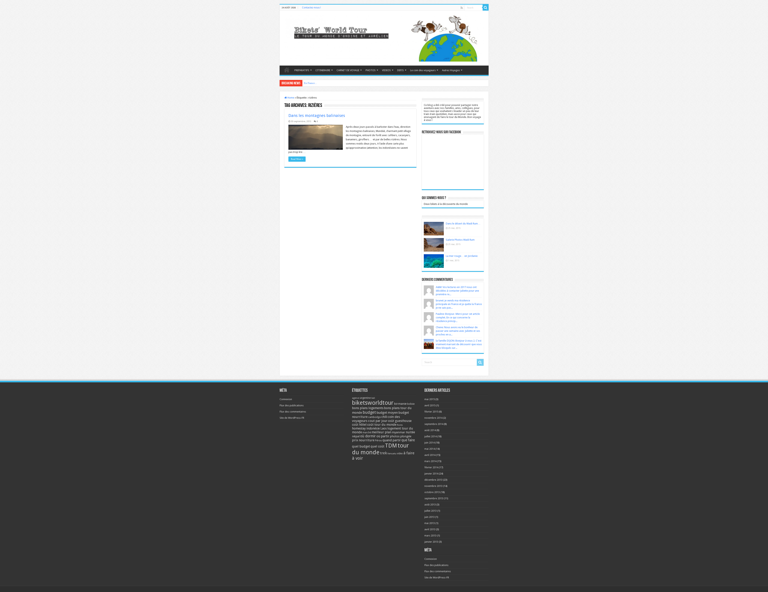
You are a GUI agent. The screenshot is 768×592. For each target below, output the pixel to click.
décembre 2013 (433, 479)
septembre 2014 (433, 424)
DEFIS (400, 70)
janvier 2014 (431, 473)
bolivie (411, 404)
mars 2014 (430, 461)
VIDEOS (386, 70)
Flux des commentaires (293, 411)
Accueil (287, 70)
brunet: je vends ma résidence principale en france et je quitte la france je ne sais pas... (459, 304)
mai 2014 (429, 448)
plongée (405, 436)
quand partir (391, 440)
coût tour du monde (381, 425)
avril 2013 (429, 529)
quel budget (361, 446)
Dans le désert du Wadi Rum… (463, 223)
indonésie (373, 428)
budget (369, 412)
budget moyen (387, 413)
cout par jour (377, 421)
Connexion (286, 399)
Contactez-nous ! (311, 7)
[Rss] (461, 7)
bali (373, 398)
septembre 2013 (433, 498)
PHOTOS (371, 70)
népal (356, 436)
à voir (357, 458)
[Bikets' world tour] (384, 37)
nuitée (410, 432)
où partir (382, 436)
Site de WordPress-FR (292, 417)
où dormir (368, 436)
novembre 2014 (433, 417)
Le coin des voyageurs (423, 70)
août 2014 (430, 430)
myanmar (398, 432)
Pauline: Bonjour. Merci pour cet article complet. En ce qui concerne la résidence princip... (458, 317)
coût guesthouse (400, 421)
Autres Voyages (451, 70)
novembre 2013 (433, 485)
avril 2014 (429, 454)
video (400, 453)
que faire (408, 440)
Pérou (378, 440)
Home (290, 97)
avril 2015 (429, 405)
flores (400, 425)
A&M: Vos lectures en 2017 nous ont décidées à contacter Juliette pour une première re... (457, 291)
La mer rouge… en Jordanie (462, 255)
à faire (408, 453)
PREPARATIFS (301, 70)
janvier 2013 (431, 541)
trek (383, 453)
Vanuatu (391, 453)
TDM (391, 445)
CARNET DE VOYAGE (348, 70)
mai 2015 (429, 399)
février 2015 (431, 411)
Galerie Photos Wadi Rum (460, 239)
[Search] (486, 8)
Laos (383, 428)
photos (395, 436)
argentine (365, 398)
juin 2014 (429, 442)
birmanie (400, 404)
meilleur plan (381, 432)
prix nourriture (363, 440)
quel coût (377, 446)
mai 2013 (429, 523)
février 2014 (431, 467)
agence (355, 398)
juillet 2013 (430, 510)
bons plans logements (367, 408)
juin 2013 (429, 516)
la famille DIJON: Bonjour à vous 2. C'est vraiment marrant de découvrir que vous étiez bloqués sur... (459, 344)
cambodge (374, 417)
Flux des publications (292, 405)
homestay (359, 428)
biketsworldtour (372, 402)
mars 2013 (430, 535)
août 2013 (430, 504)
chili (384, 417)
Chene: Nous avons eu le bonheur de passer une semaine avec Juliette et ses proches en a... (458, 331)
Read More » (297, 159)
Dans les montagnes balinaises (316, 115)
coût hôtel (359, 425)
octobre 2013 (432, 492)
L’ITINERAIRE (323, 70)
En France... (310, 83)
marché (367, 432)
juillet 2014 (430, 436)
